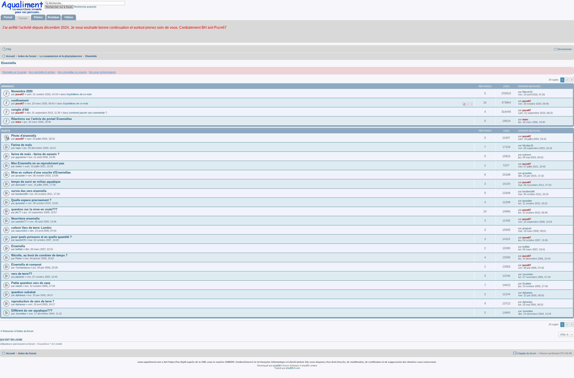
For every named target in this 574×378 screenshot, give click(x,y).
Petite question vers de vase (30, 283)
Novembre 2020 (22, 91)
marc (18, 122)
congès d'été (20, 109)
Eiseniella (8, 63)
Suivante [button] (572, 79)
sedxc (18, 166)
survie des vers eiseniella (28, 191)
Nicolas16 (527, 145)
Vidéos (68, 17)
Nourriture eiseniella (25, 218)
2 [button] (567, 80)
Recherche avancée (85, 6)
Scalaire (526, 283)
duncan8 (20, 184)
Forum (23, 18)
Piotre (18, 258)
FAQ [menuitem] (8, 49)
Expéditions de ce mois (79, 94)
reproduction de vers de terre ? (32, 301)
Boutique (53, 17)
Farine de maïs (21, 145)
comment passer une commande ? (88, 112)
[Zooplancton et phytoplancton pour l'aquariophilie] (23, 13)
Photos (38, 17)
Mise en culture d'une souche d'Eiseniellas (41, 172)
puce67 (19, 94)
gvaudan (20, 175)
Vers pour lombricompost (102, 72)
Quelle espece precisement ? (31, 200)
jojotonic (19, 276)
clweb (18, 286)
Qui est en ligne (11, 339)
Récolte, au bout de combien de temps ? (39, 255)
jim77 (18, 212)
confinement (19, 100)
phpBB (276, 365)
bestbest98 (21, 194)
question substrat (23, 292)
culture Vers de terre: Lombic (31, 227)
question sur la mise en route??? (34, 209)
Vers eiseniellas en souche (72, 72)
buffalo (19, 249)
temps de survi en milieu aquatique (35, 181)
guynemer (20, 157)
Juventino (527, 274)
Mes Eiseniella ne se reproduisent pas (37, 163)
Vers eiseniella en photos (41, 72)
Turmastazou (22, 267)
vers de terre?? (21, 273)
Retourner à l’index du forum (18, 331)
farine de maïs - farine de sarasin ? (35, 154)
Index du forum (27, 353)
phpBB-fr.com (293, 368)
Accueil (10, 353)
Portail (8, 17)
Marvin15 (527, 91)
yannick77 (21, 221)
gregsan (526, 228)
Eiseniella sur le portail (14, 72)
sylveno (526, 154)
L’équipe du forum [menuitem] (526, 353)
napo (18, 148)
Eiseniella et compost (26, 264)
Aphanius (20, 295)
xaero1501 (21, 230)
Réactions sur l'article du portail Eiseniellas (41, 119)
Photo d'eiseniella (23, 135)
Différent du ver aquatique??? (31, 310)
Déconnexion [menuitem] (564, 49)
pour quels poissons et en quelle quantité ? (41, 237)
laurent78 (20, 240)
